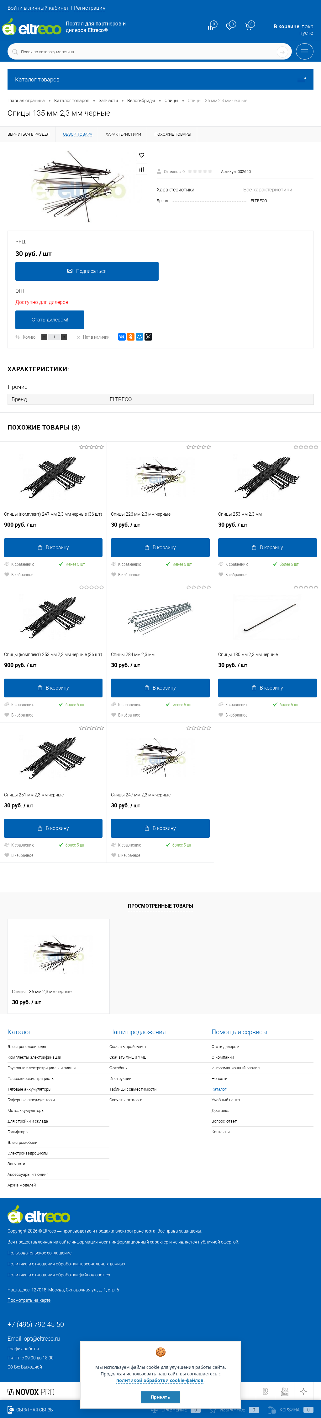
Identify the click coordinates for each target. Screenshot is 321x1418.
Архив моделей (22, 1185)
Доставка (220, 1110)
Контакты (221, 1131)
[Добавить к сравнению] (141, 169)
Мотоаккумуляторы (26, 1110)
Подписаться (91, 271)
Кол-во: (29, 337)
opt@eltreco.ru (42, 1338)
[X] (148, 337)
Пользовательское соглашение (39, 1252)
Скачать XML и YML (127, 1057)
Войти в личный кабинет (38, 8)
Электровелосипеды (27, 1046)
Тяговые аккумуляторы (29, 1089)
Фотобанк (118, 1068)
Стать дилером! (50, 320)
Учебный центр (226, 1099)
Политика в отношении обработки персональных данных (66, 1263)
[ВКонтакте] (122, 337)
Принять (160, 1397)
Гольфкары (18, 1131)
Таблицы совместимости (132, 1089)
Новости (219, 1078)
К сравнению (22, 564)
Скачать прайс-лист (127, 1046)
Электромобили (22, 1142)
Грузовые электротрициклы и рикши (42, 1068)
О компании (223, 1057)
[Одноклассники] (130, 337)
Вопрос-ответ (224, 1121)
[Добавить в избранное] (141, 155)
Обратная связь (34, 1409)
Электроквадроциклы (28, 1153)
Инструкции (120, 1078)
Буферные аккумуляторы (31, 1099)
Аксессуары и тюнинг (28, 1174)
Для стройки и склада (28, 1121)
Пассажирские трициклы (31, 1078)
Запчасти (16, 1163)
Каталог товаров (37, 79)
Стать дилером (225, 1046)
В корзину (57, 547)
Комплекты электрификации (34, 1057)
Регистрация (89, 8)
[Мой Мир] (139, 337)
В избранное (22, 574)
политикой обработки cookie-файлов (159, 1380)
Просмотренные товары (160, 905)
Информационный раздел (236, 1068)
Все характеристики (267, 189)
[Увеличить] (78, 186)
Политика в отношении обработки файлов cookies (59, 1274)
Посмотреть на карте (29, 1300)
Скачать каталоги (125, 1099)
